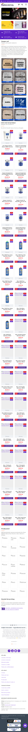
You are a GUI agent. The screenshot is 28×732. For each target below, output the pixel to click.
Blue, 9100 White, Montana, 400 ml (21, 309)
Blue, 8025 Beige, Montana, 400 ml (7, 440)
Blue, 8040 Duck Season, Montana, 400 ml (7, 413)
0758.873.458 (13, 704)
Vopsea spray (20, 119)
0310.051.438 (7, 704)
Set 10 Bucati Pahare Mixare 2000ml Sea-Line (7, 146)
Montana (7, 252)
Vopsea (7, 119)
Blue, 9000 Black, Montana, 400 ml (7, 335)
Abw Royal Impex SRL (9, 701)
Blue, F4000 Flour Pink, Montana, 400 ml (21, 255)
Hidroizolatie (20, 81)
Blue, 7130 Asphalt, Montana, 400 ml (20, 466)
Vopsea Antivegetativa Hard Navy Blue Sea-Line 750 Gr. (7, 174)
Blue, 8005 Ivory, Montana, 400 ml (21, 440)
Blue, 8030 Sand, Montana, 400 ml (21, 413)
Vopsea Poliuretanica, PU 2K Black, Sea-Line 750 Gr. (7, 229)
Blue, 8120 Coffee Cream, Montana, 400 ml (7, 387)
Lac (7, 94)
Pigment (20, 94)
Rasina (7, 107)
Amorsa (20, 69)
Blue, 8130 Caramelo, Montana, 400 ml (20, 361)
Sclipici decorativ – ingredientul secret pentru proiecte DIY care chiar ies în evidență (14, 627)
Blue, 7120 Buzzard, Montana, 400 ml (7, 492)
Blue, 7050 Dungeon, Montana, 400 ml (7, 518)
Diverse (7, 81)
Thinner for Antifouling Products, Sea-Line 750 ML (20, 147)
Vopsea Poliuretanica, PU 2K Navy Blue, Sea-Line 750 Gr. (21, 229)
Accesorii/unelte (7, 69)
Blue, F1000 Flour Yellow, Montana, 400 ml (7, 309)
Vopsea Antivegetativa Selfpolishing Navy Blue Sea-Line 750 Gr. (20, 174)
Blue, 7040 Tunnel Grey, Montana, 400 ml (20, 518)
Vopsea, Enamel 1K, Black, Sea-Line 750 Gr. (7, 201)
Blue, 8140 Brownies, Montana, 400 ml (7, 361)
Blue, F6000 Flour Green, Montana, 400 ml (7, 255)
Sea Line (20, 107)
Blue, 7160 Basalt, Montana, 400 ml (7, 466)
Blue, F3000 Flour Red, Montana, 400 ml (7, 282)
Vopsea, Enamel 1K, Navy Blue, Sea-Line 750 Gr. (20, 201)
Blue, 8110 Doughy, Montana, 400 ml (20, 387)
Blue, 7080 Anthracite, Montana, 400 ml (21, 492)
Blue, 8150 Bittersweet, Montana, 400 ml (20, 335)
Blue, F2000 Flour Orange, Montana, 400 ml (21, 282)
